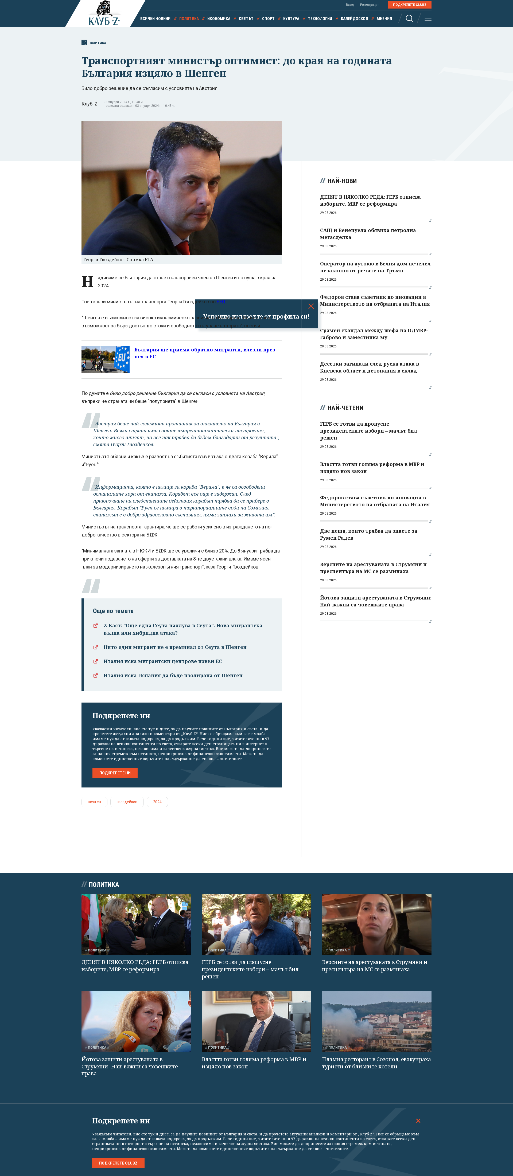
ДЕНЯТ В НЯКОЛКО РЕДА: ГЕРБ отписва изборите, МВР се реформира (134, 965)
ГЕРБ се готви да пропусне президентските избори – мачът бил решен (250, 969)
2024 (157, 802)
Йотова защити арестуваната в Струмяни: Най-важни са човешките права (129, 1066)
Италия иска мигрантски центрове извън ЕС (163, 661)
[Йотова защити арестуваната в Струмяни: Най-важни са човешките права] (136, 1021)
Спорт (268, 18)
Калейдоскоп (354, 18)
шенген (94, 802)
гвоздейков (127, 802)
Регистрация (369, 5)
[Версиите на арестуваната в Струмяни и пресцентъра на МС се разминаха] (377, 924)
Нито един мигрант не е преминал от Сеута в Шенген (175, 647)
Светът (246, 18)
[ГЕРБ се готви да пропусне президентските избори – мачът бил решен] (256, 924)
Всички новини (155, 18)
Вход (350, 5)
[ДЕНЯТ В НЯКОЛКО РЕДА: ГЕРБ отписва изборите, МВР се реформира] (136, 924)
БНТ (221, 301)
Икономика (218, 18)
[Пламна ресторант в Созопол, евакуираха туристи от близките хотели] (377, 1021)
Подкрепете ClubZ (409, 5)
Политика (189, 18)
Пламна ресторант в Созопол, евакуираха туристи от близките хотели (376, 1063)
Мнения (384, 18)
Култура (291, 18)
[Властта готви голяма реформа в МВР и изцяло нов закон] (256, 1021)
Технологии (320, 18)
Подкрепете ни (115, 773)
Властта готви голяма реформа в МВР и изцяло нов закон (254, 1063)
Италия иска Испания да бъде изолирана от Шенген (173, 675)
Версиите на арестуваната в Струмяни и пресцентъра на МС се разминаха (375, 965)
